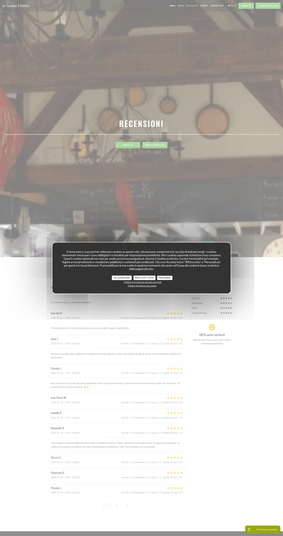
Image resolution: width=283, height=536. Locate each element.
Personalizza (165, 277)
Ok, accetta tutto (121, 277)
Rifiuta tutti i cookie (144, 277)
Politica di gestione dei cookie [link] (142, 286)
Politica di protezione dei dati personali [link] (142, 282)
